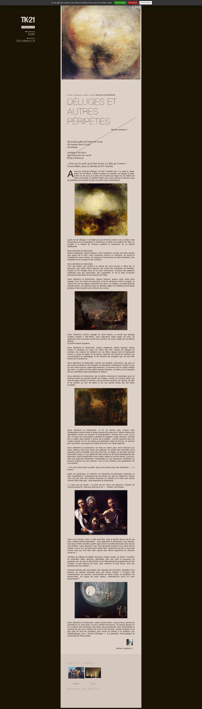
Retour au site (29, 27)
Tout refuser (132, 3)
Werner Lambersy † (119, 130)
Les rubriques (77, 95)
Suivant (93, 683)
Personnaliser (145, 3)
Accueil (69, 95)
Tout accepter (120, 3)
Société (31, 33)
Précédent (76, 683)
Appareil (85, 95)
